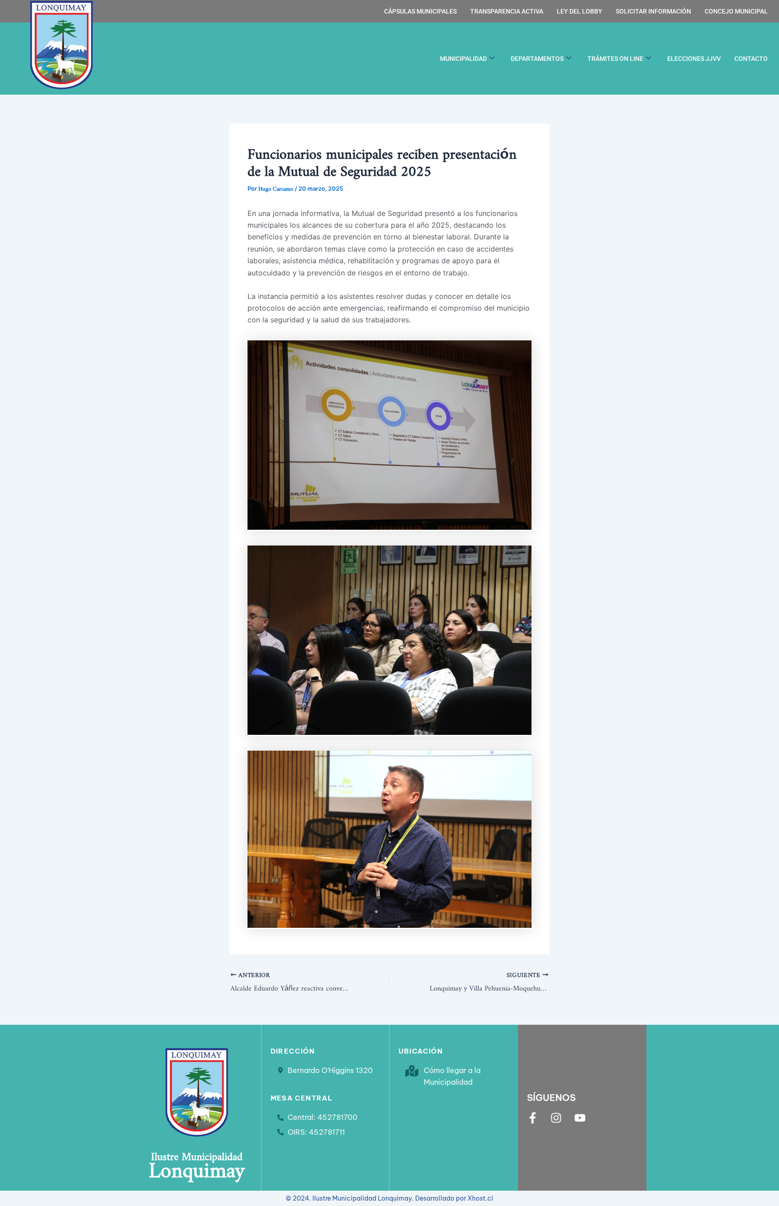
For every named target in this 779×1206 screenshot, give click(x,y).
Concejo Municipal (736, 11)
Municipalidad (463, 58)
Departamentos (537, 58)
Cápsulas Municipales (420, 11)
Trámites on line (615, 58)
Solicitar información (653, 11)
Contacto (751, 58)
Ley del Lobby (579, 11)
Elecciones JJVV (694, 58)
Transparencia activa (506, 11)
